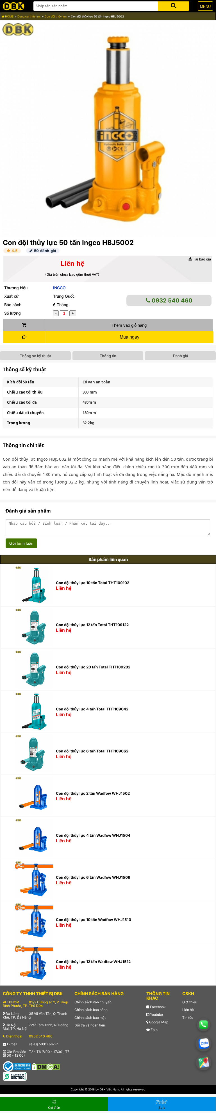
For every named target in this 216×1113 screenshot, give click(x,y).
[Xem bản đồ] (203, 1062)
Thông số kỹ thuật (35, 356)
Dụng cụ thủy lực (29, 16)
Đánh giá (180, 356)
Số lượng (12, 313)
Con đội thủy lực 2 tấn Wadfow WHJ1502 (93, 793)
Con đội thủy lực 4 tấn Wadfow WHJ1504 (93, 835)
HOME (8, 16)
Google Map (158, 1022)
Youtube (156, 1014)
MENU (205, 7)
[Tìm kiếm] (173, 4)
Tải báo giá (201, 259)
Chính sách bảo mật (90, 1017)
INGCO (59, 287)
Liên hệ (188, 1010)
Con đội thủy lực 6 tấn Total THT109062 (92, 751)
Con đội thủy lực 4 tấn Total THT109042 (92, 709)
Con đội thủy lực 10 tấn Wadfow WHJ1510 (93, 919)
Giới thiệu (189, 1002)
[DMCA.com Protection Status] (46, 1066)
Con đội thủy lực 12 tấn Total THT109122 (92, 624)
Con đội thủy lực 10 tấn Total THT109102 (92, 582)
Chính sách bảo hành (91, 1010)
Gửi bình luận (21, 543)
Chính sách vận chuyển (93, 1002)
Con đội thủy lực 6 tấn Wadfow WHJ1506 (93, 877)
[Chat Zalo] (204, 1044)
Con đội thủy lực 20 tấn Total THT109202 (93, 667)
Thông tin (108, 356)
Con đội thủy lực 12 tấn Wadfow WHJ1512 (93, 961)
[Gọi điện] (203, 1024)
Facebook (157, 1007)
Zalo (154, 1030)
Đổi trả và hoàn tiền (89, 1025)
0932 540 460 (171, 300)
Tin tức (187, 1017)
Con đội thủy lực (56, 16)
